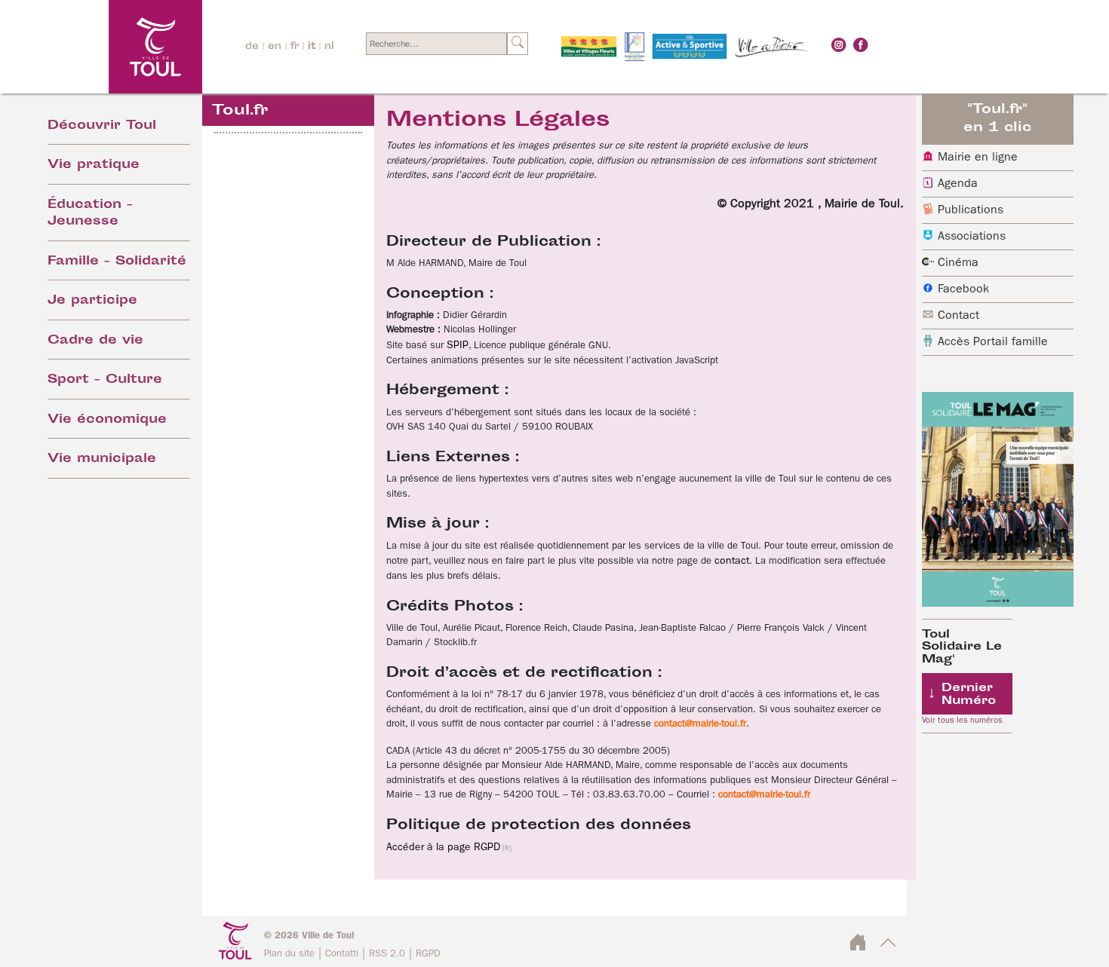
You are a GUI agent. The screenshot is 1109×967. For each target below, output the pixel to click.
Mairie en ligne (978, 157)
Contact (958, 316)
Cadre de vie (95, 341)
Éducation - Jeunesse (90, 214)
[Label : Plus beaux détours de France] (634, 46)
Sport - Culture (105, 380)
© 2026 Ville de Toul (309, 936)
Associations (972, 236)
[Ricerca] (517, 43)
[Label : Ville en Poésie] (771, 46)
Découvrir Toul (102, 126)
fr (294, 46)
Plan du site (289, 954)
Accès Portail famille (993, 342)
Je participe (92, 301)
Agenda (958, 184)
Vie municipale (102, 459)
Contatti (341, 954)
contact (731, 560)
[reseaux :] (838, 44)
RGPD (428, 954)
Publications (970, 210)
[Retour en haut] (888, 947)
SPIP (457, 345)
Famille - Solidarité (117, 261)
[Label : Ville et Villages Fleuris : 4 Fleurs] (589, 46)
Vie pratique (94, 165)
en (274, 46)
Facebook (963, 289)
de (252, 46)
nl (329, 46)
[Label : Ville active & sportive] (689, 46)
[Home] (114, 46)
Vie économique (107, 420)
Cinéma (958, 263)
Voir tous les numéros (962, 720)
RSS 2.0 (387, 954)
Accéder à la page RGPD (443, 847)
